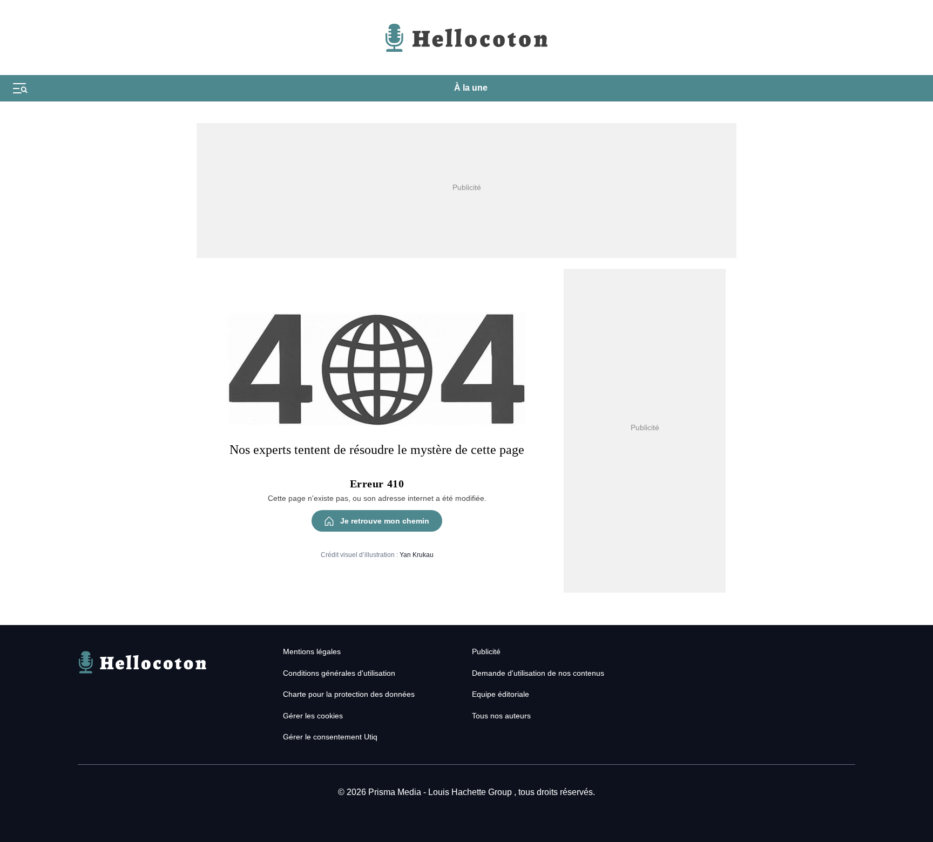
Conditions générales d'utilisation (339, 673)
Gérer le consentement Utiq (330, 736)
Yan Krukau (417, 555)
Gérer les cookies (313, 715)
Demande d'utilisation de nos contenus (538, 673)
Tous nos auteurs (501, 715)
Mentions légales (312, 651)
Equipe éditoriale (500, 694)
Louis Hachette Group (471, 792)
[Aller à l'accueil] (142, 675)
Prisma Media (395, 792)
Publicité (486, 651)
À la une (471, 87)
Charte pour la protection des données (349, 694)
